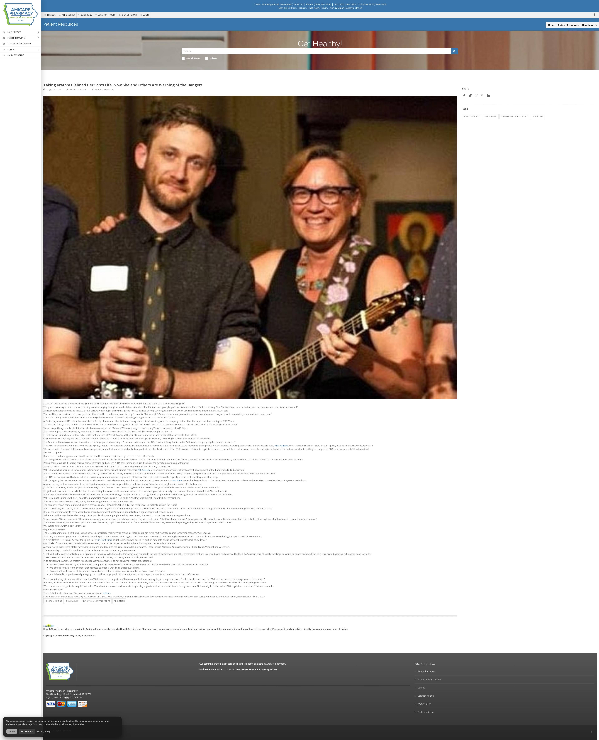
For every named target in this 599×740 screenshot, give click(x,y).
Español (51, 15)
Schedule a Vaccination (429, 679)
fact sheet (177, 480)
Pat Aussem (144, 469)
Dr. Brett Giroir (104, 539)
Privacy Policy (424, 703)
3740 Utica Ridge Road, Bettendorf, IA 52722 (278, 4)
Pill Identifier (68, 15)
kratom (106, 593)
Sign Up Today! (129, 15)
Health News (193, 58)
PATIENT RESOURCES (16, 38)
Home (551, 25)
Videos (213, 58)
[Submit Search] (454, 51)
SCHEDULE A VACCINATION (19, 43)
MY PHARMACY (14, 32)
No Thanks (27, 731)
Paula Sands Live (425, 711)
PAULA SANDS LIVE (15, 55)
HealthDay (68, 635)
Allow (12, 731)
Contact (421, 687)
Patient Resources (568, 25)
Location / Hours (106, 15)
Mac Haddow (281, 445)
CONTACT (11, 49)
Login (145, 15)
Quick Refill (86, 15)
